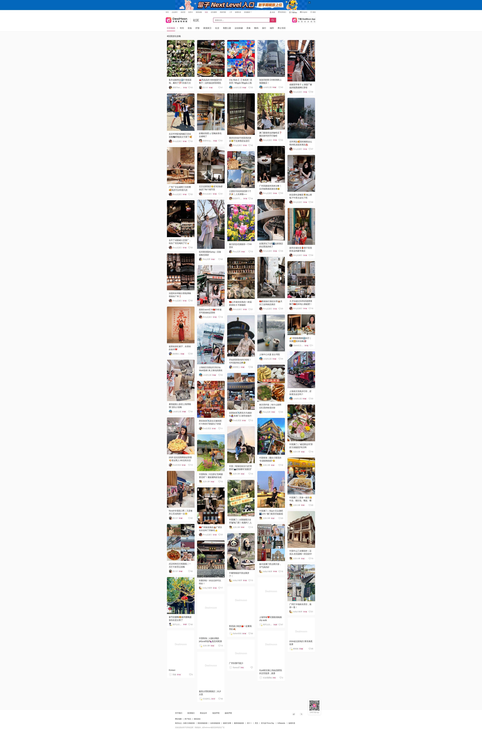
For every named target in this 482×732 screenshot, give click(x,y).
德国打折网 (227, 723)
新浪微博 (294, 714)
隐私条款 (197, 719)
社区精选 (171, 27)
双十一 (249, 723)
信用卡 (190, 12)
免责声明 (215, 713)
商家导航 (223, 12)
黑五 (256, 723)
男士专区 (282, 27)
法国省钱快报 (215, 723)
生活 (217, 27)
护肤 (198, 27)
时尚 (182, 27)
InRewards (281, 723)
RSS (301, 714)
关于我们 (178, 713)
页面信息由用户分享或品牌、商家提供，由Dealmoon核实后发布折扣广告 (199, 727)
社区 (206, 12)
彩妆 (190, 27)
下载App (294, 12)
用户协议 (188, 719)
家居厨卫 (207, 27)
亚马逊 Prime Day (267, 723)
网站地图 (178, 719)
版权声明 (228, 713)
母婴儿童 (227, 27)
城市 (272, 27)
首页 (167, 12)
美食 (249, 27)
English (304, 12)
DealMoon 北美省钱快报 (176, 19)
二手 (230, 12)
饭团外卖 (238, 12)
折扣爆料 (214, 12)
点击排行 (175, 12)
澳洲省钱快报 (239, 723)
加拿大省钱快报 (189, 723)
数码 (256, 27)
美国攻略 (199, 12)
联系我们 (283, 12)
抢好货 (183, 12)
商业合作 (203, 713)
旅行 (264, 27)
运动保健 (239, 27)
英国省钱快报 (202, 723)
